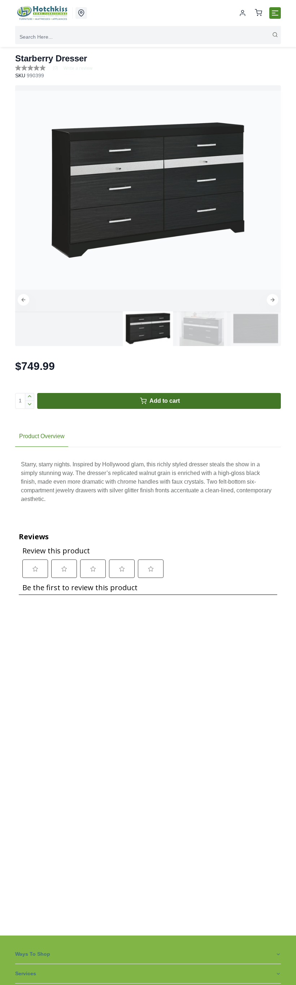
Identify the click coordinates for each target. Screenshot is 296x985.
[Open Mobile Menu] (275, 13)
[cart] (258, 13)
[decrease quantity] (29, 405)
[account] (242, 13)
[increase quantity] (29, 397)
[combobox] (148, 37)
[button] (23, 300)
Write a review (78, 68)
